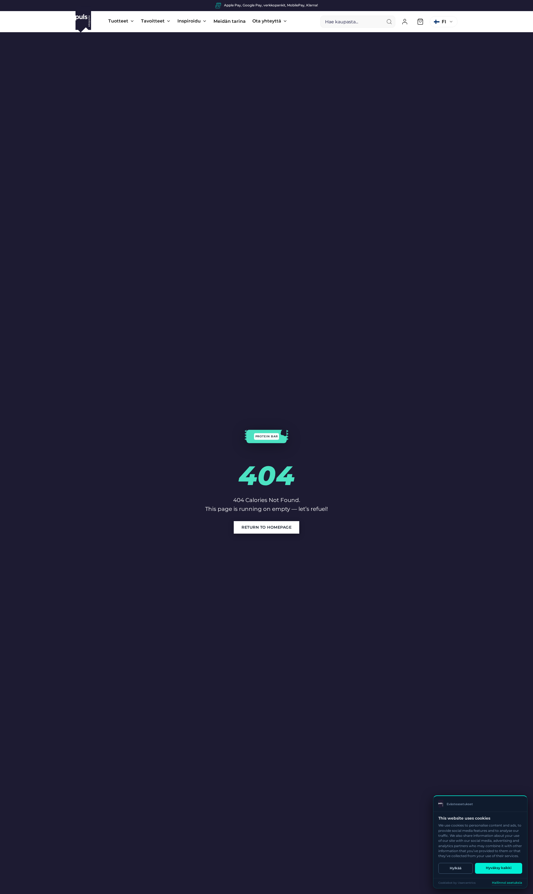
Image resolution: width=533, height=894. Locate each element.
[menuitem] (121, 21)
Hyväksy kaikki (498, 868)
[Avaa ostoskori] (420, 22)
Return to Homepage (266, 527)
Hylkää (455, 868)
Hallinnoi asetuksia (507, 883)
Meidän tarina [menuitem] (229, 21)
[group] (266, 5)
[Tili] (405, 22)
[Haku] (389, 22)
